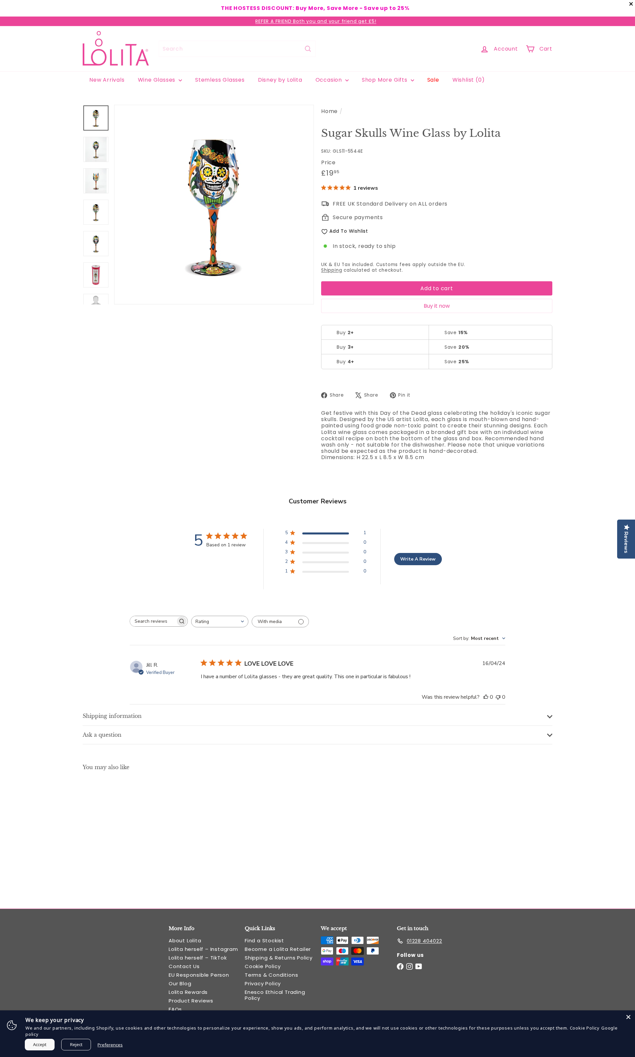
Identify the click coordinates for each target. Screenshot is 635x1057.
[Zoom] (214, 204)
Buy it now (437, 306)
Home (329, 111)
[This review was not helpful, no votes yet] (498, 697)
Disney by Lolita (280, 80)
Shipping (331, 270)
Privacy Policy (263, 983)
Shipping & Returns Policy (279, 957)
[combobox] (237, 49)
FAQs (175, 1009)
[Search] (308, 49)
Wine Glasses (157, 80)
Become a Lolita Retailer (278, 949)
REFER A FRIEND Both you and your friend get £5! (315, 21)
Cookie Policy (262, 966)
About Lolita (185, 940)
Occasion (330, 80)
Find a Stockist (264, 940)
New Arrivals (107, 80)
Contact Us (184, 966)
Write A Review (418, 559)
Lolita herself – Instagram (203, 949)
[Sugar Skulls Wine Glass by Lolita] (119, 834)
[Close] (628, 1017)
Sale (433, 80)
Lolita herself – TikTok (198, 957)
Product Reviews (191, 1000)
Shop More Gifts (385, 80)
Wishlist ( (467, 80)
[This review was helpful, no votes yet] (486, 697)
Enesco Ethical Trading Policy (275, 995)
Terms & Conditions (271, 974)
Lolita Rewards (188, 992)
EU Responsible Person (199, 974)
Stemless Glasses (220, 80)
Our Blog (180, 983)
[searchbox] (153, 621)
